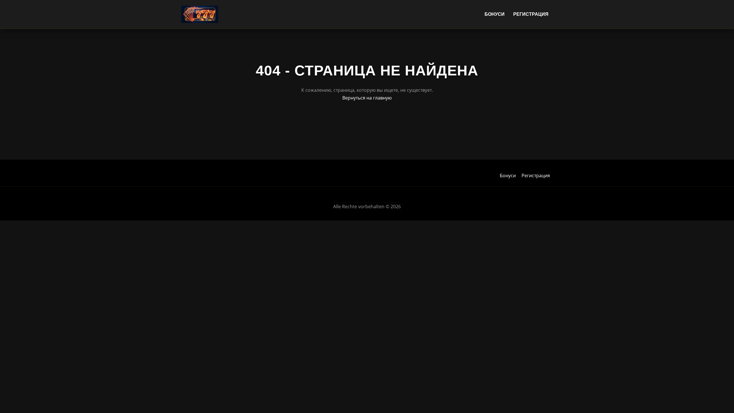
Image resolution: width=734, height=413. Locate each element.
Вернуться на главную (367, 98)
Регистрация (530, 14)
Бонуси (495, 14)
